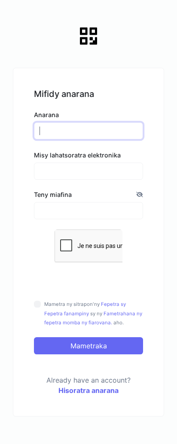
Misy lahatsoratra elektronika (77, 155)
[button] (139, 194)
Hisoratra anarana (88, 390)
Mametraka (88, 345)
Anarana (46, 114)
